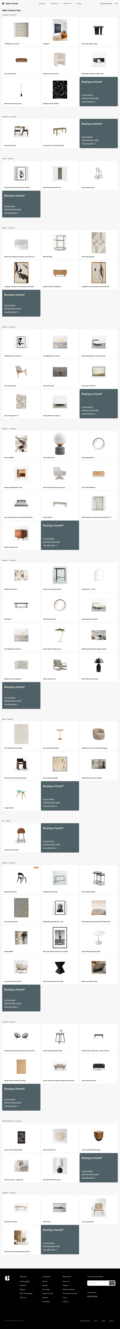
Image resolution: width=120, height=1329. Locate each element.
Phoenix (45, 1297)
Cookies (103, 1320)
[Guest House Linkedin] (98, 1302)
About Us (66, 1281)
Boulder (45, 1285)
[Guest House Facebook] (103, 1302)
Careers (65, 1301)
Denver (44, 1281)
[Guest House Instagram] (93, 1302)
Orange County (47, 1293)
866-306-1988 (92, 1296)
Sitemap (111, 1320)
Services (41, 3)
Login (116, 3)
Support (66, 1285)
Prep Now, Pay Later (70, 1293)
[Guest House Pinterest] (88, 1302)
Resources (67, 3)
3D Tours (23, 1297)
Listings (79, 3)
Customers (53, 3)
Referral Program (69, 1289)
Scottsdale (46, 1301)
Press (65, 1297)
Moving (22, 1289)
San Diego (46, 1289)
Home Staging (25, 1281)
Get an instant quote (106, 3)
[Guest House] (10, 3)
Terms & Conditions (85, 1320)
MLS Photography (26, 1293)
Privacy (96, 1320)
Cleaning (23, 1285)
